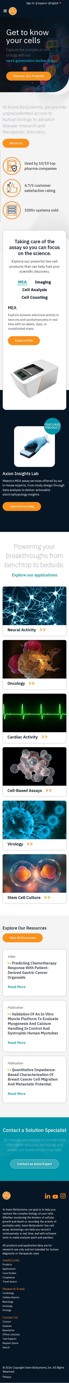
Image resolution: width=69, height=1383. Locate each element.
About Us (16, 143)
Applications (9, 1268)
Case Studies (9, 1273)
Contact (7, 1321)
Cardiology (8, 1293)
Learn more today (22, 506)
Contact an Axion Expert (34, 1164)
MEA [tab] (22, 282)
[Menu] (5, 11)
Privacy (7, 1377)
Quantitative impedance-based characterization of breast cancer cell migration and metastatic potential (33, 1076)
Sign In (30, 3)
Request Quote (10, 1343)
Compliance (9, 1277)
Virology (7, 1310)
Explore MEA (24, 340)
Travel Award (10, 1281)
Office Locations (11, 1334)
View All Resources (23, 938)
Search (6, 1347)
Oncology (8, 1306)
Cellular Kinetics (11, 1297)
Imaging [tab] (43, 282)
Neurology (8, 1301)
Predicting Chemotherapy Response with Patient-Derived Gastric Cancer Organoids (32, 970)
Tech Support (9, 1338)
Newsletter (9, 1330)
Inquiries (7, 1326)
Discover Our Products (28, 76)
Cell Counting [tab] (35, 297)
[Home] (14, 11)
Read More (16, 986)
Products (7, 1264)
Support (42, 3)
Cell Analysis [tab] (34, 289)
